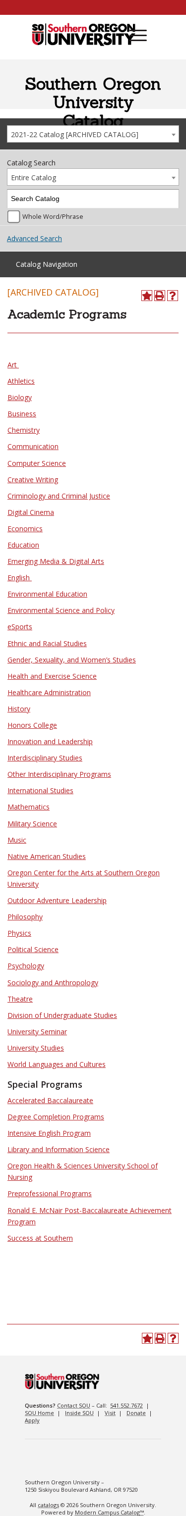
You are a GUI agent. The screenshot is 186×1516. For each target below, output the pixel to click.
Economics (25, 528)
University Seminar (37, 1031)
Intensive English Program (49, 1133)
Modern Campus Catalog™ (109, 1512)
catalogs (48, 1505)
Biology (19, 397)
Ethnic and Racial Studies (47, 643)
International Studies (40, 790)
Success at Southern (40, 1238)
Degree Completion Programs (55, 1116)
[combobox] (93, 134)
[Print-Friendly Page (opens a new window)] (159, 295)
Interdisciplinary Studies (44, 757)
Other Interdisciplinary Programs (59, 774)
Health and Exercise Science (52, 676)
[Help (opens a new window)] (172, 295)
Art (13, 364)
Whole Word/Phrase (52, 216)
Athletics (21, 381)
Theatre (20, 999)
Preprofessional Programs (49, 1193)
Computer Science (36, 463)
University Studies (35, 1048)
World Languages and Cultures (56, 1064)
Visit (110, 1412)
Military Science (32, 823)
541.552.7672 (126, 1405)
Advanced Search (34, 238)
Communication (33, 446)
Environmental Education (47, 594)
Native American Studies (46, 856)
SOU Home (39, 1412)
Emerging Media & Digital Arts (55, 561)
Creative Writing (32, 479)
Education (23, 545)
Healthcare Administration (49, 692)
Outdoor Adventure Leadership (57, 900)
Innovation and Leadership (50, 741)
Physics (19, 933)
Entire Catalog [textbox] (33, 177)
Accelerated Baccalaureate (50, 1100)
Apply (32, 1420)
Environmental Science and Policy (61, 610)
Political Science (33, 949)
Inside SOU (79, 1412)
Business (21, 413)
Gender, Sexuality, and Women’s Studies (71, 659)
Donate (136, 1412)
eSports (19, 626)
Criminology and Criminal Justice (58, 496)
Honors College (32, 725)
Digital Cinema (30, 512)
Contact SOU (73, 1405)
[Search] (170, 198)
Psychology (25, 965)
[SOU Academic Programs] (83, 35)
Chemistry (23, 430)
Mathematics (28, 806)
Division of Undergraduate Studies (62, 1015)
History (18, 708)
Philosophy (25, 916)
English (19, 577)
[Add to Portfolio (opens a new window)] (146, 295)
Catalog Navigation (46, 264)
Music (16, 840)
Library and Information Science (58, 1149)
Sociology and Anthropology (52, 982)
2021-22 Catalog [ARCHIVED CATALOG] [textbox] (74, 134)
